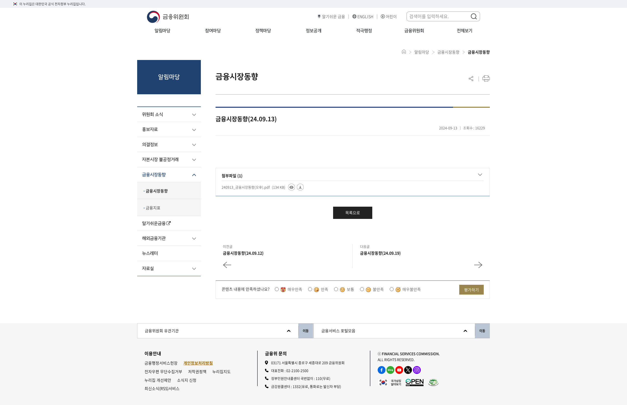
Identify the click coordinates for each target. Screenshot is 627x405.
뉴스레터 (150, 253)
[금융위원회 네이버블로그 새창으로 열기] (390, 370)
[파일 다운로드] (300, 187)
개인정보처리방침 (198, 363)
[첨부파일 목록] (480, 175)
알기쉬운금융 (154, 223)
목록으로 (352, 212)
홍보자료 (150, 129)
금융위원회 (414, 30)
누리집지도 (221, 371)
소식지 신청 (186, 380)
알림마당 (162, 30)
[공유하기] (471, 78)
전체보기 (464, 30)
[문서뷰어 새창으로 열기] (291, 187)
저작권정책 (197, 371)
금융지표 (153, 208)
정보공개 (313, 30)
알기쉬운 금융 (333, 16)
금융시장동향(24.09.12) (243, 253)
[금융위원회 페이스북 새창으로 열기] (382, 370)
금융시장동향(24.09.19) (380, 253)
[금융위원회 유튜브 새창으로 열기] (399, 370)
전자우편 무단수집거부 (163, 371)
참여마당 (213, 30)
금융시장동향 (154, 174)
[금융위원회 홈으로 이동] (404, 51)
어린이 (391, 16)
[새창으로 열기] (389, 382)
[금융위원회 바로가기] (168, 16)
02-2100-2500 (297, 370)
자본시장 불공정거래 (160, 159)
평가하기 (471, 290)
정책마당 (263, 30)
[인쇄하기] (486, 78)
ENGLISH (365, 16)
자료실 (148, 268)
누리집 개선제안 (158, 380)
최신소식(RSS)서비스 (162, 388)
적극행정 (364, 30)
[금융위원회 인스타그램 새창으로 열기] (417, 370)
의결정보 (150, 144)
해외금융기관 (154, 238)
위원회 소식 (152, 114)
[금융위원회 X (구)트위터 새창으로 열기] (408, 370)
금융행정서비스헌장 (161, 363)
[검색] (474, 16)
